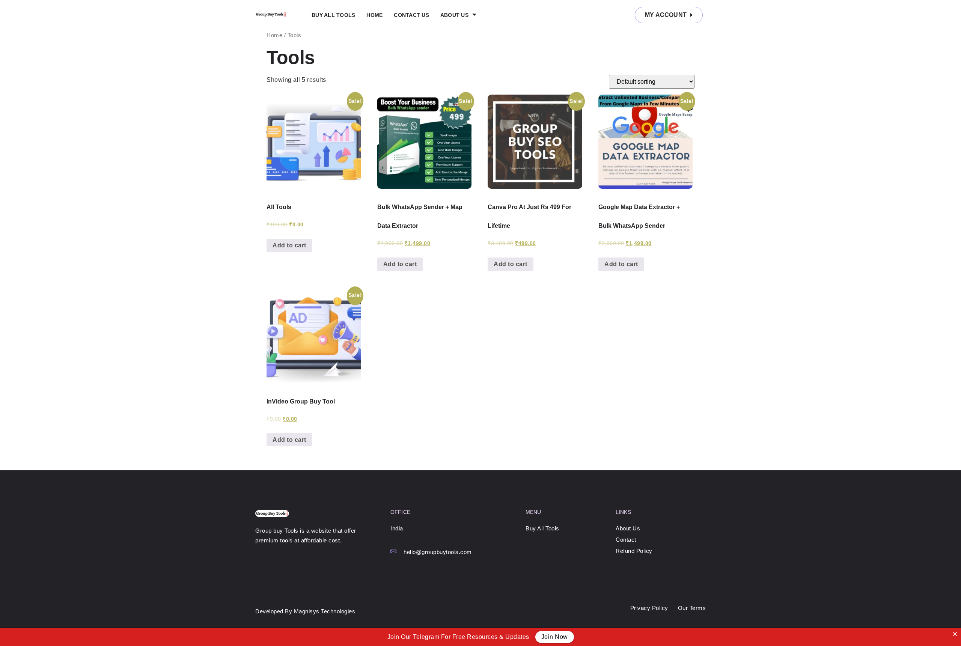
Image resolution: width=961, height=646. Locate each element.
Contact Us (411, 15)
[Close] (955, 634)
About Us (454, 15)
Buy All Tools (333, 15)
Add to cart (289, 245)
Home (374, 15)
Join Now (554, 637)
